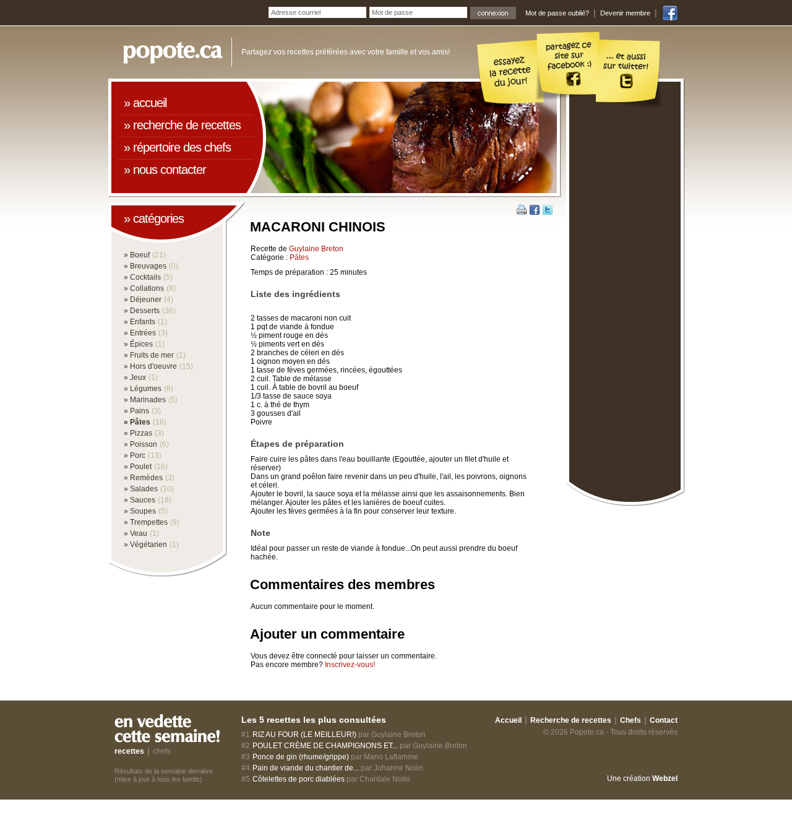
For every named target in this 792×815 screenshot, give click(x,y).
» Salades (141, 489)
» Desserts (142, 310)
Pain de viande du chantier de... (305, 768)
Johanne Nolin (398, 768)
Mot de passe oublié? (557, 13)
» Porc (134, 455)
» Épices (138, 344)
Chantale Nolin (384, 779)
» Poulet (138, 466)
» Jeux (135, 377)
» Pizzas (138, 433)
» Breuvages (145, 266)
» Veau (135, 533)
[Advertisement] (624, 295)
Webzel (665, 778)
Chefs (630, 720)
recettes (129, 751)
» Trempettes (146, 522)
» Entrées (140, 333)
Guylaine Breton (316, 248)
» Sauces (139, 500)
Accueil (508, 720)
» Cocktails (142, 277)
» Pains (136, 411)
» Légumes (142, 388)
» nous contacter (165, 169)
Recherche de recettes (570, 720)
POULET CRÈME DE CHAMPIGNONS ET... (325, 745)
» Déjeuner (142, 299)
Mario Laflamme (391, 756)
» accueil (145, 103)
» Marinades (145, 399)
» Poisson (140, 444)
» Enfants (139, 321)
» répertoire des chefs (177, 147)
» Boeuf (137, 255)
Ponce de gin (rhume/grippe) (300, 756)
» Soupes (140, 511)
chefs (162, 751)
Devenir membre (625, 13)
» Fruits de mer (149, 355)
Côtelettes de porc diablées (298, 779)
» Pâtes (137, 422)
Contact (664, 720)
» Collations (144, 288)
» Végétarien (145, 544)
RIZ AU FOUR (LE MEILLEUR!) (304, 734)
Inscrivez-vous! (350, 664)
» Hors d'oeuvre (150, 366)
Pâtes (299, 257)
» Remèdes (143, 477)
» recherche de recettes (182, 125)
